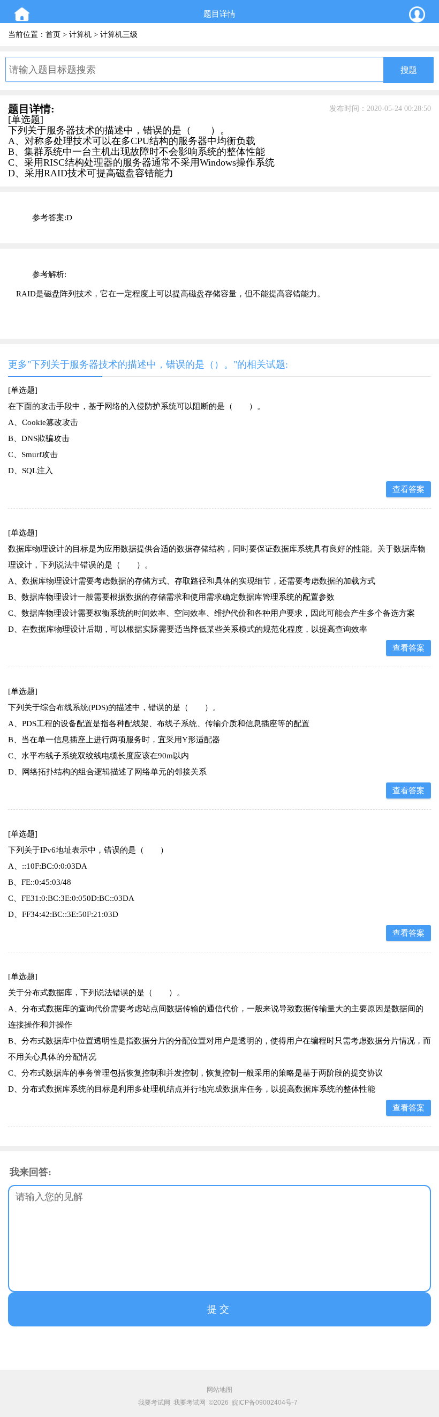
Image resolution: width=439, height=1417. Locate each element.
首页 (53, 35)
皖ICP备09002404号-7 (265, 1402)
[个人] (417, 14)
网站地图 (219, 1389)
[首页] (22, 14)
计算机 (80, 35)
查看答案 (408, 489)
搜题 (408, 69)
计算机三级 (119, 35)
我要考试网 (154, 1402)
